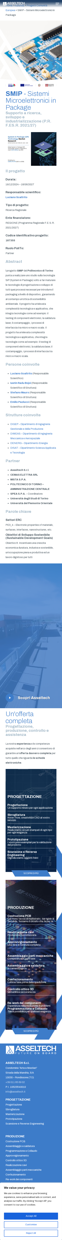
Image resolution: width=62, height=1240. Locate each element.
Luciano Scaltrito (16, 197)
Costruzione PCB (15, 1141)
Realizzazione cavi (16, 1165)
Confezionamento (16, 1174)
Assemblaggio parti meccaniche (23, 1169)
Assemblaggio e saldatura (20, 1146)
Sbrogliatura (12, 1109)
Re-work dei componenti (19, 1179)
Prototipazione (14, 1119)
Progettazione (14, 1104)
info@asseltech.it (15, 1091)
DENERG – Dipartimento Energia (29, 443)
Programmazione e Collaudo (21, 1150)
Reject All (31, 1233)
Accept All (31, 1216)
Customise (31, 1224)
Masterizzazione (15, 1114)
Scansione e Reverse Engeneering (25, 1123)
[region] (31, 1211)
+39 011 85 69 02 (15, 1082)
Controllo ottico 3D (16, 1160)
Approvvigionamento (17, 1155)
